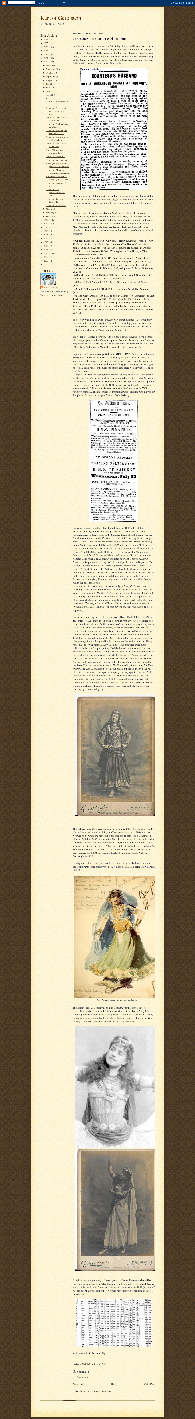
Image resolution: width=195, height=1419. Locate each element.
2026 (46, 39)
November (51, 69)
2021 (46, 57)
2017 (46, 227)
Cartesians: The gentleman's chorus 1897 (55, 192)
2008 (46, 260)
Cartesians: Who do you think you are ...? (56, 132)
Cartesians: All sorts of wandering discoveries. (57, 171)
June (48, 87)
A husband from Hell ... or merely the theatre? (57, 178)
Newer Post (78, 1384)
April (48, 94)
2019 (46, 220)
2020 (46, 61)
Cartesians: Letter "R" (55, 156)
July (48, 83)
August (49, 80)
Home (114, 1384)
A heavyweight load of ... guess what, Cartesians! (57, 165)
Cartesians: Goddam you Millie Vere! (56, 145)
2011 (46, 249)
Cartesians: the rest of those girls (55, 200)
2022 (46, 54)
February (50, 212)
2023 (46, 50)
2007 (46, 264)
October (50, 72)
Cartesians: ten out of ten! (57, 159)
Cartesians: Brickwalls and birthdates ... (57, 125)
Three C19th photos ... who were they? (56, 151)
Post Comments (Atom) (99, 1391)
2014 (46, 238)
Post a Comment (82, 1377)
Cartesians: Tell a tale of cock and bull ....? (56, 119)
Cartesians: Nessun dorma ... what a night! (57, 139)
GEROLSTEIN (51, 287)
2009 (46, 256)
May (48, 91)
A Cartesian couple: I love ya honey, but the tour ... (57, 101)
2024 (46, 46)
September (51, 76)
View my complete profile (51, 295)
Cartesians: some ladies (56, 205)
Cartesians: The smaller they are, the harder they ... (56, 111)
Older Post (149, 1384)
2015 (46, 234)
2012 (46, 245)
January (50, 216)
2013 (46, 242)
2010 (46, 253)
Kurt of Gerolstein (60, 17)
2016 (46, 231)
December (51, 65)
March (49, 208)
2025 (46, 43)
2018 (46, 223)
